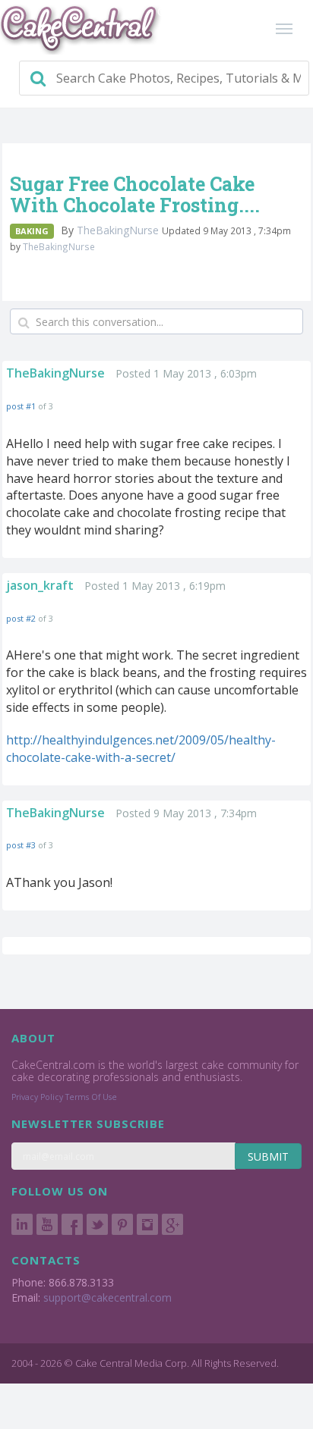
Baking (32, 231)
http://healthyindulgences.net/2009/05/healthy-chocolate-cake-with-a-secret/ (141, 749)
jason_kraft (40, 585)
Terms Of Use (91, 1097)
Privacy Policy (37, 1097)
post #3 (21, 845)
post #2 (21, 618)
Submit (268, 1156)
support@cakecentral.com (107, 1297)
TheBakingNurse (119, 230)
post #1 (21, 406)
